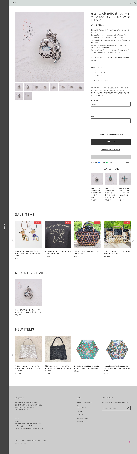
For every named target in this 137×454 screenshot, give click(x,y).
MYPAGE (80, 415)
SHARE (103, 162)
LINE (110, 162)
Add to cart (111, 142)
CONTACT (80, 421)
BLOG (79, 405)
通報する (128, 162)
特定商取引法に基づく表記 (33, 441)
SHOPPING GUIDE (83, 418)
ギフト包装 (94, 100)
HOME (14, 3)
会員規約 (44, 441)
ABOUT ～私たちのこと (84, 402)
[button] (133, 240)
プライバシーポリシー (20, 441)
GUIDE (80, 411)
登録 (127, 408)
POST (95, 162)
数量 (92, 116)
